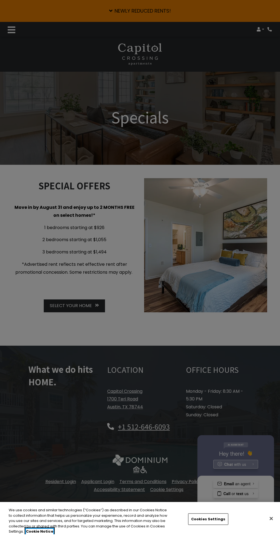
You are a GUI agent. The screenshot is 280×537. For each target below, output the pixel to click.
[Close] (271, 519)
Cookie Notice (39, 531)
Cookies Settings (208, 519)
